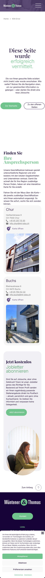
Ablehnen (22, 563)
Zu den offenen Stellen (34, 105)
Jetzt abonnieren (16, 412)
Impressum (28, 575)
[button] (42, 533)
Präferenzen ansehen (22, 569)
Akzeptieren (22, 556)
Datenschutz (18, 575)
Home (6, 19)
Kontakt (22, 516)
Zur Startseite (11, 106)
